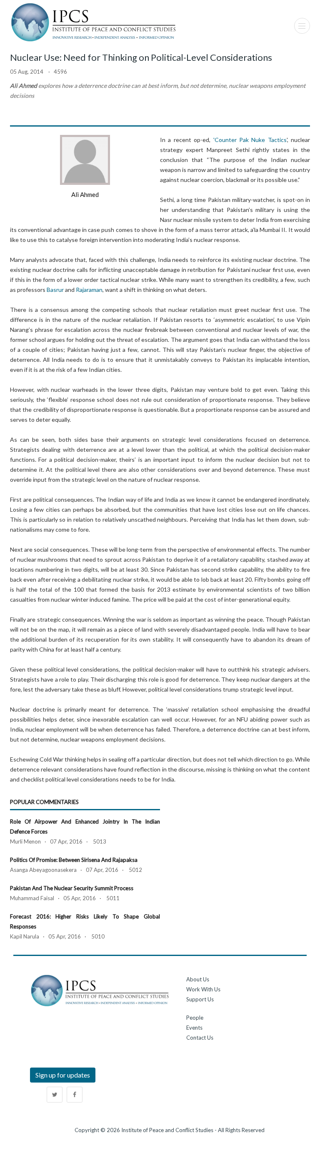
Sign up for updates (62, 1075)
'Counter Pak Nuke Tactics (250, 139)
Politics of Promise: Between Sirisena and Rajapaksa (74, 859)
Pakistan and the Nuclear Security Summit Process (71, 888)
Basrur (55, 289)
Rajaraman (89, 289)
